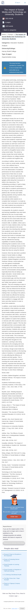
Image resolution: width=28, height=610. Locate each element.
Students (21, 43)
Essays (10, 34)
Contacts (11, 596)
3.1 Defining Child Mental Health (12, 574)
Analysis (5, 45)
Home (4, 34)
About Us (22, 593)
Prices (17, 593)
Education (14, 43)
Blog (10, 593)
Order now (14, 516)
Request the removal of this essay (14, 543)
